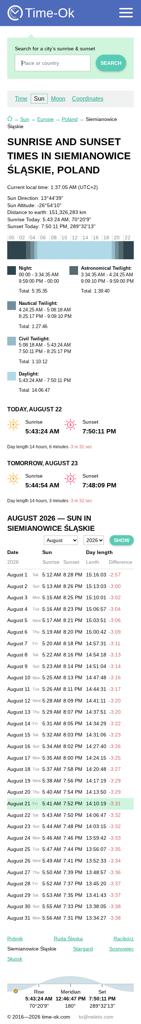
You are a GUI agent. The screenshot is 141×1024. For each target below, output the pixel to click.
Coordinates (87, 99)
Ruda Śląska (68, 938)
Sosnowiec (121, 949)
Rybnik (15, 938)
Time (21, 99)
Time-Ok (49, 12)
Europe (45, 119)
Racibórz (124, 938)
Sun (24, 119)
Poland (70, 119)
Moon (58, 99)
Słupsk (14, 959)
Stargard (83, 949)
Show (121, 540)
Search (111, 63)
